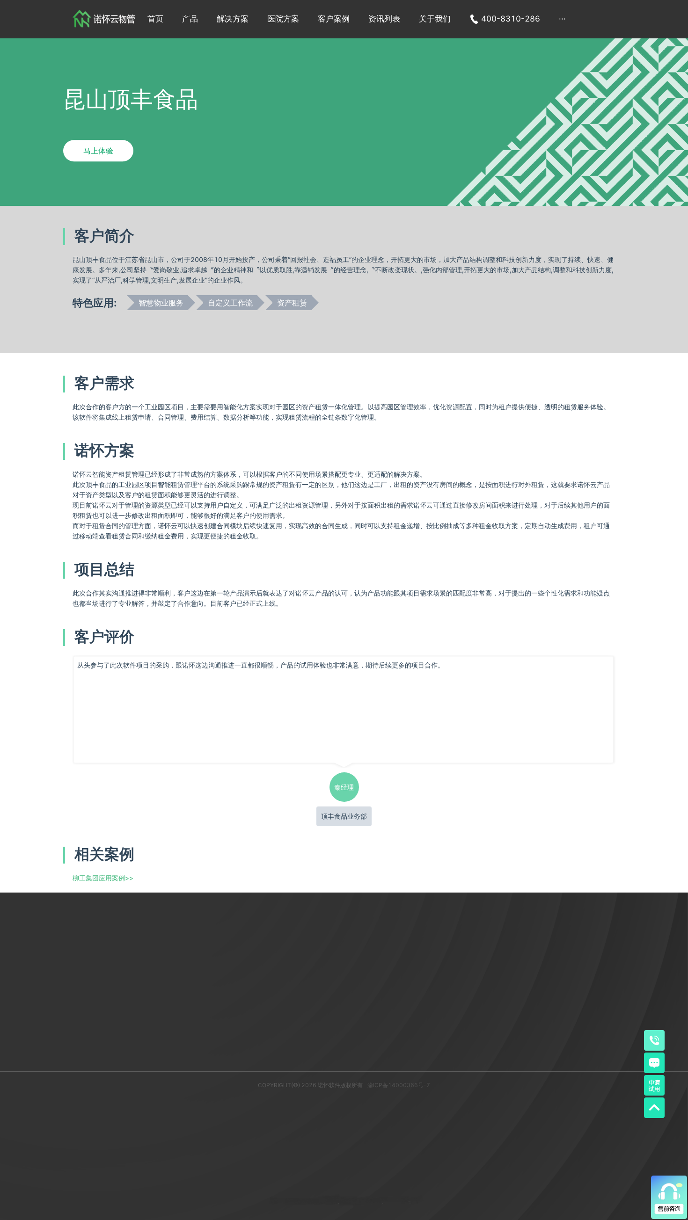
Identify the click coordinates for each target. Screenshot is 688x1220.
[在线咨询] (654, 1063)
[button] (190, 18)
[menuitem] (155, 19)
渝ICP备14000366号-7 (398, 1085)
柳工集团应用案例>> (103, 878)
